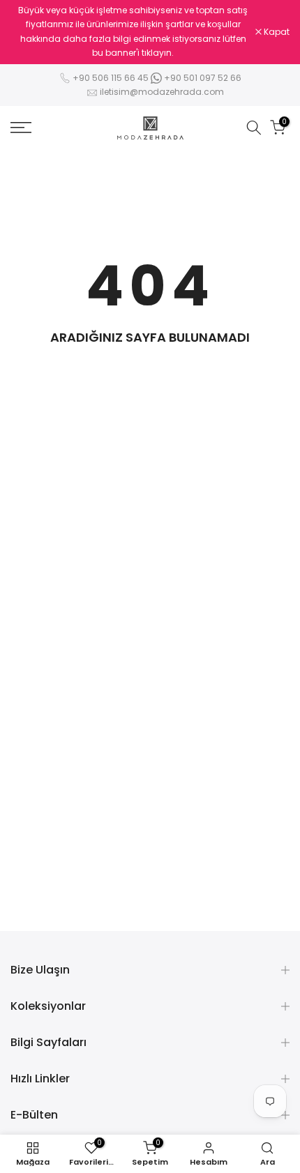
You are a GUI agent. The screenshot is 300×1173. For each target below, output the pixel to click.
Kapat (276, 32)
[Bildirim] (132, 32)
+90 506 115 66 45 (111, 78)
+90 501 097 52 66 (201, 78)
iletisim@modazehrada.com (162, 92)
